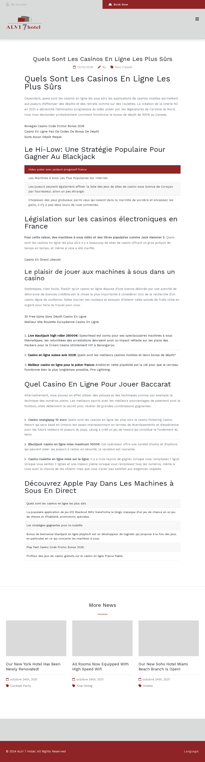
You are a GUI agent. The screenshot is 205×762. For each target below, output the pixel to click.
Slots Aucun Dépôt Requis (43, 137)
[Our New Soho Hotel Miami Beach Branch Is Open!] (169, 660)
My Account (19, 4)
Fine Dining (84, 686)
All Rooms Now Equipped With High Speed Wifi (100, 666)
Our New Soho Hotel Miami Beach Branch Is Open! (163, 666)
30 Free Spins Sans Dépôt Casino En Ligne (55, 316)
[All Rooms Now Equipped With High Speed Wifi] (102, 660)
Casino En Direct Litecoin (42, 259)
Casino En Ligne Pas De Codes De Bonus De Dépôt (61, 131)
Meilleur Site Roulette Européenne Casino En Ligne (61, 322)
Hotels (148, 686)
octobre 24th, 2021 (23, 679)
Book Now (121, 4)
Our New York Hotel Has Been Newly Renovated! (33, 666)
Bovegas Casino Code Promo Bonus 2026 (54, 126)
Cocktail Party (20, 686)
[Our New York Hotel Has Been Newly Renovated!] (36, 660)
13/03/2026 (85, 67)
